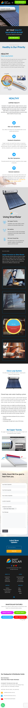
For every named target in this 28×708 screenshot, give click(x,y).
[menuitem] (20, 589)
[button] (12, 2)
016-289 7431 (16, 689)
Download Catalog (20, 577)
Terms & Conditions (7, 589)
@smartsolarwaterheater (9, 698)
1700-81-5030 (8, 689)
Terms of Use (7, 592)
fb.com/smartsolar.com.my (10, 695)
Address (7, 588)
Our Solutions (20, 580)
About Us (7, 578)
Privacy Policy (7, 591)
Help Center (7, 580)
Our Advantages (20, 581)
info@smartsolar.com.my (9, 692)
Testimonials (7, 581)
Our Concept (20, 578)
